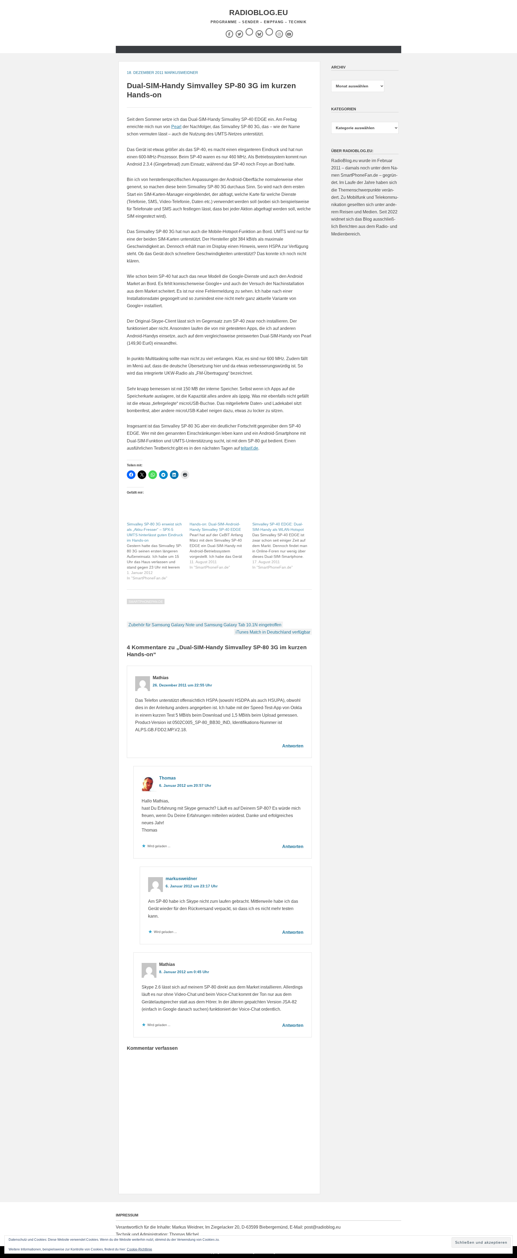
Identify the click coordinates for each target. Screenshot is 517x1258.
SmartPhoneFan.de (145, 602)
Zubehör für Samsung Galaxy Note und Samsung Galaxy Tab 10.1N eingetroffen (204, 625)
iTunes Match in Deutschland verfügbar (273, 632)
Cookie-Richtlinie (139, 1249)
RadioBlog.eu (258, 12)
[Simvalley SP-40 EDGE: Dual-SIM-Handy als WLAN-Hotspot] (283, 545)
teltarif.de (249, 448)
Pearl (176, 126)
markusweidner (181, 72)
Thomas (167, 778)
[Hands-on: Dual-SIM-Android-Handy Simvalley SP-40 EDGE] (221, 545)
